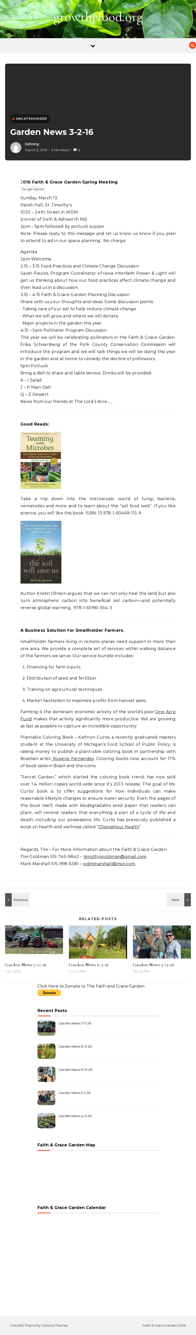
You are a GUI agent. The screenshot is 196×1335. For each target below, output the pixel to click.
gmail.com (135, 856)
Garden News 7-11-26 (26, 964)
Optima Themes (54, 1325)
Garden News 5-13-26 (154, 964)
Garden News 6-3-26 (89, 964)
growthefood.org (98, 16)
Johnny (32, 144)
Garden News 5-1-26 (74, 1093)
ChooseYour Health (119, 826)
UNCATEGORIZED (31, 118)
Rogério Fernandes (72, 758)
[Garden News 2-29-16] (179, 899)
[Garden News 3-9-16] (16, 899)
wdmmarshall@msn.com (109, 863)
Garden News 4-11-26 (75, 1116)
